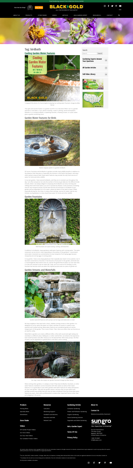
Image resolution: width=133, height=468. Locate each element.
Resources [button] (96, 15)
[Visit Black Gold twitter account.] (112, 6)
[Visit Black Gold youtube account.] (120, 6)
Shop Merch (38, 7)
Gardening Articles (74, 405)
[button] (119, 15)
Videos (54, 15)
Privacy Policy (72, 437)
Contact (110, 15)
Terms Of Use (72, 432)
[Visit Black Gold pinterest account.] (116, 6)
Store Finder (42, 15)
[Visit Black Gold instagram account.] (105, 6)
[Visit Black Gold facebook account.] (108, 6)
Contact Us (95, 410)
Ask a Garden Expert (80, 15)
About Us (16, 15)
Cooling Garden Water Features (40, 53)
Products (28, 15)
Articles (65, 15)
